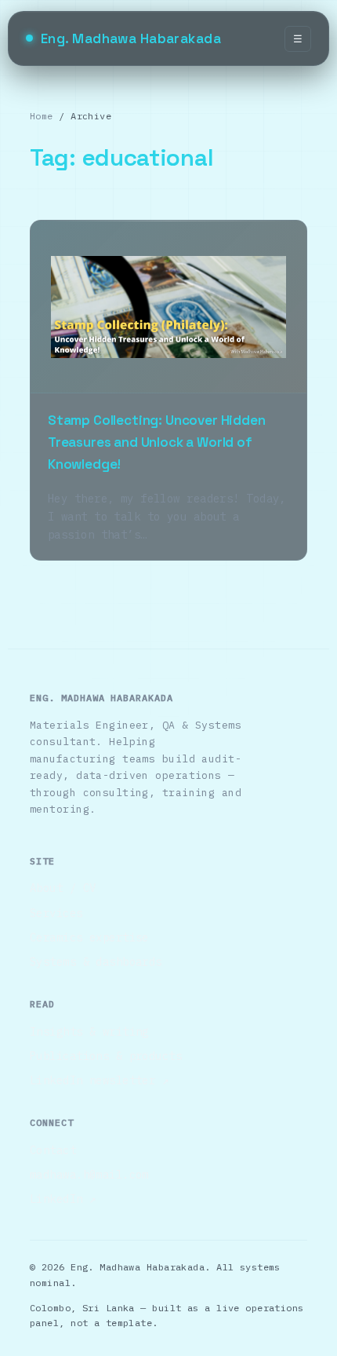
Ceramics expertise (89, 937)
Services (56, 913)
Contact (53, 1150)
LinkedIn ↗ (63, 1199)
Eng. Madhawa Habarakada (131, 38)
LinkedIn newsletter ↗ (99, 1080)
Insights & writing (89, 1032)
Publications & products (106, 1056)
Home (41, 116)
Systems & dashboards (96, 962)
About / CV (63, 888)
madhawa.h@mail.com (89, 1175)
